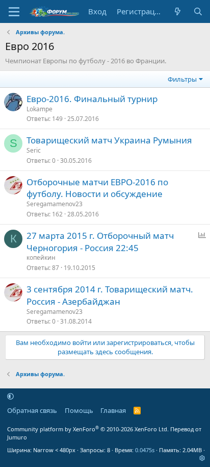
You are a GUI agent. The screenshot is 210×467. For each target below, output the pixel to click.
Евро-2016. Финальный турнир (92, 99)
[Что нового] (178, 11)
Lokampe (39, 109)
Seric (34, 150)
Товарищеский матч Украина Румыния (109, 140)
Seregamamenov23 (55, 204)
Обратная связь (32, 410)
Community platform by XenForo (88, 429)
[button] (10, 396)
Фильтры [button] (182, 79)
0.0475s (144, 450)
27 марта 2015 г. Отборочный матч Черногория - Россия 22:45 (100, 242)
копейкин (41, 257)
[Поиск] (198, 11)
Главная (113, 410)
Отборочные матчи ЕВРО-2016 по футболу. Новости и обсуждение (97, 188)
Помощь (79, 410)
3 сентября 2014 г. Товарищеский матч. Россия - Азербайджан (110, 295)
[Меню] (14, 12)
